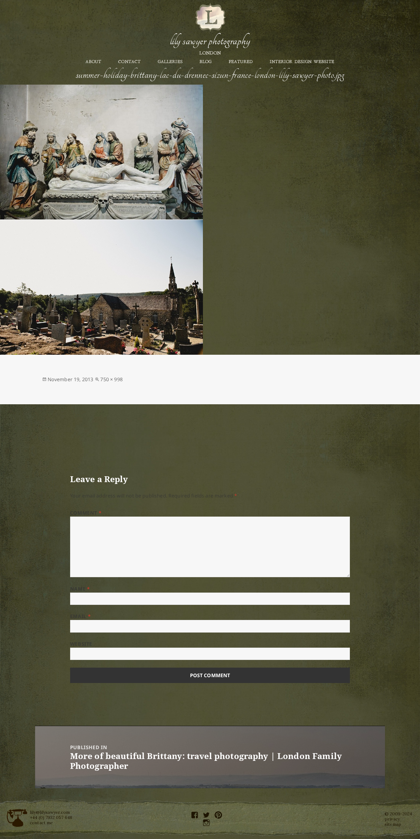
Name (80, 588)
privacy (392, 819)
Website (81, 644)
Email (80, 616)
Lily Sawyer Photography (210, 41)
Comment (86, 512)
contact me (41, 822)
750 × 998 (111, 379)
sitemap (393, 824)
